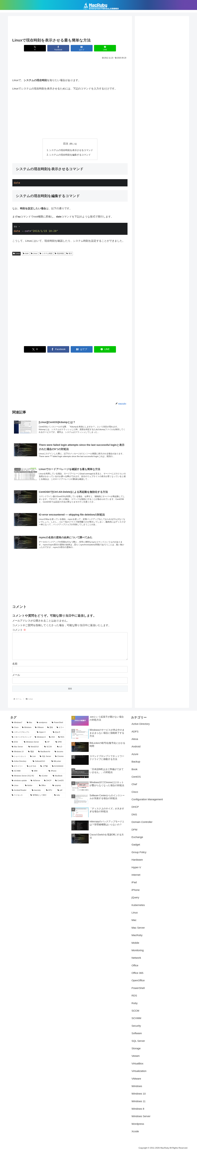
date (27, 253)
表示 (70, 253)
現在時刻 (60, 253)
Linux (17, 253)
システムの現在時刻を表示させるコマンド (71, 150)
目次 (65, 143)
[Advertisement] (70, 27)
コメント (19, 629)
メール (16, 675)
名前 (14, 663)
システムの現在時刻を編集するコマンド (70, 154)
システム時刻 (47, 253)
